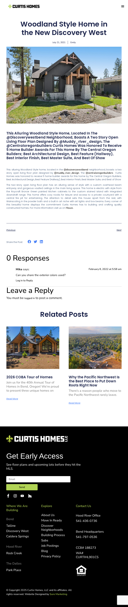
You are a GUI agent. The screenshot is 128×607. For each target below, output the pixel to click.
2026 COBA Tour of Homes (29, 377)
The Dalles (14, 563)
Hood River (14, 547)
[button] (29, 242)
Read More (12, 399)
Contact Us (83, 506)
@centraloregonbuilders (99, 173)
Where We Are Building (17, 508)
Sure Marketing (58, 594)
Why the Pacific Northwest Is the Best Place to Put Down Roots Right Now (94, 381)
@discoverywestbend (76, 169)
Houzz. (69, 208)
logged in (29, 298)
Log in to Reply (24, 280)
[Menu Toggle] (122, 6)
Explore (46, 506)
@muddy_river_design (66, 173)
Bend (10, 519)
